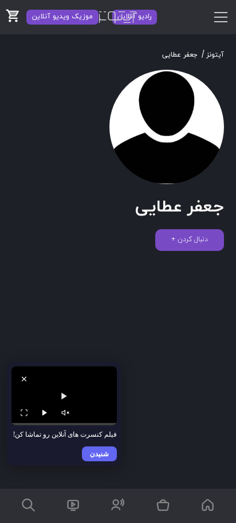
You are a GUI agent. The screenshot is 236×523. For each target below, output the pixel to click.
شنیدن (99, 453)
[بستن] (24, 379)
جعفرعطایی (180, 54)
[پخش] (45, 413)
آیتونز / (213, 54)
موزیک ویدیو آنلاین (62, 16)
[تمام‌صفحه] (24, 413)
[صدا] (65, 413)
